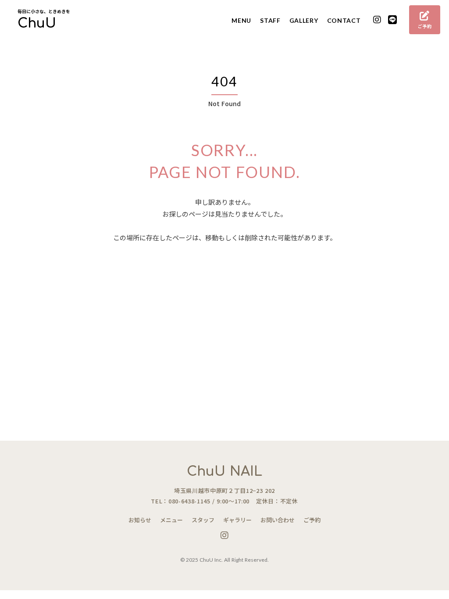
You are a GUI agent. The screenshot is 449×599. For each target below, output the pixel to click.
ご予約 (312, 520)
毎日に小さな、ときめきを (44, 11)
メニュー (171, 520)
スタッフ (203, 520)
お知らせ (139, 520)
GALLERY (303, 20)
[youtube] (377, 20)
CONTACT (344, 20)
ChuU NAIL (224, 471)
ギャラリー (237, 520)
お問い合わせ (277, 520)
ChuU (37, 23)
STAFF (270, 20)
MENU (241, 20)
